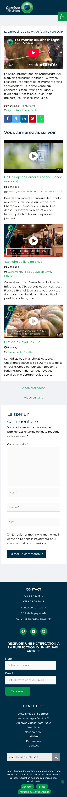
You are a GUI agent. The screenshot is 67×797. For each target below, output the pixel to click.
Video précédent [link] (33, 388)
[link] (62, 16)
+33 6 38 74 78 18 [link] (33, 601)
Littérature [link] (10, 276)
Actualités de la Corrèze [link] (33, 713)
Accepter (27, 786)
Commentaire (17, 444)
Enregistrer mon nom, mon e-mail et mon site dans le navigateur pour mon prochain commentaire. (33, 539)
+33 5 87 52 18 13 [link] (34, 595)
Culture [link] (11, 191)
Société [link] (57, 191)
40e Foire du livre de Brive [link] (23, 261)
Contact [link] (34, 745)
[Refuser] (62, 782)
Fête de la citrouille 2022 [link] (22, 342)
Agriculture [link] (14, 110)
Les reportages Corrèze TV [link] (33, 718)
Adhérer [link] (33, 736)
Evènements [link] (29, 110)
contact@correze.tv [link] (33, 607)
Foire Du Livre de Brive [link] (37, 271)
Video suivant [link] (33, 397)
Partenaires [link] (33, 741)
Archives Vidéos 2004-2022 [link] (33, 722)
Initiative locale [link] (43, 191)
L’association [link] (34, 727)
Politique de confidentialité (34, 791)
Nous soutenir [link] (33, 732)
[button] (57, 7)
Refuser (42, 786)
